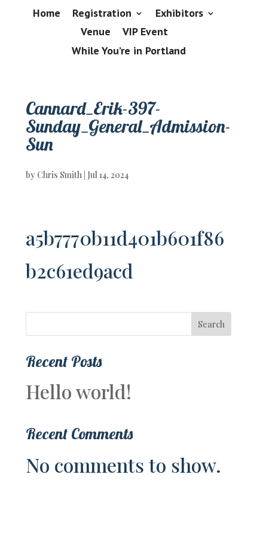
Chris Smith (59, 174)
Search (211, 324)
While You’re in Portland (129, 51)
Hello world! (78, 391)
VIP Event (145, 32)
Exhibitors (179, 14)
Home (46, 14)
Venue (96, 32)
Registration (101, 14)
